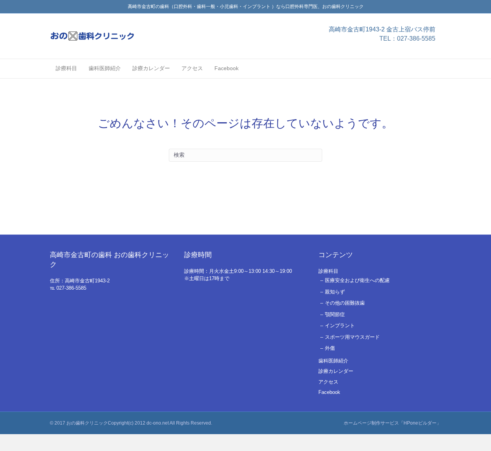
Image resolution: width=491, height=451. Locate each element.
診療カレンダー (151, 68)
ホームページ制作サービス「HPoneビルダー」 (392, 423)
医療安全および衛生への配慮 (357, 280)
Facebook (226, 68)
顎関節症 (335, 314)
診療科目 (66, 68)
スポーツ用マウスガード (352, 337)
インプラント (340, 325)
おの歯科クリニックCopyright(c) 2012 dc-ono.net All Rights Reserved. (139, 423)
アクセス (192, 68)
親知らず (335, 292)
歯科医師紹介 (105, 68)
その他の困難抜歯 (345, 303)
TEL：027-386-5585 (407, 38)
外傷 (330, 348)
